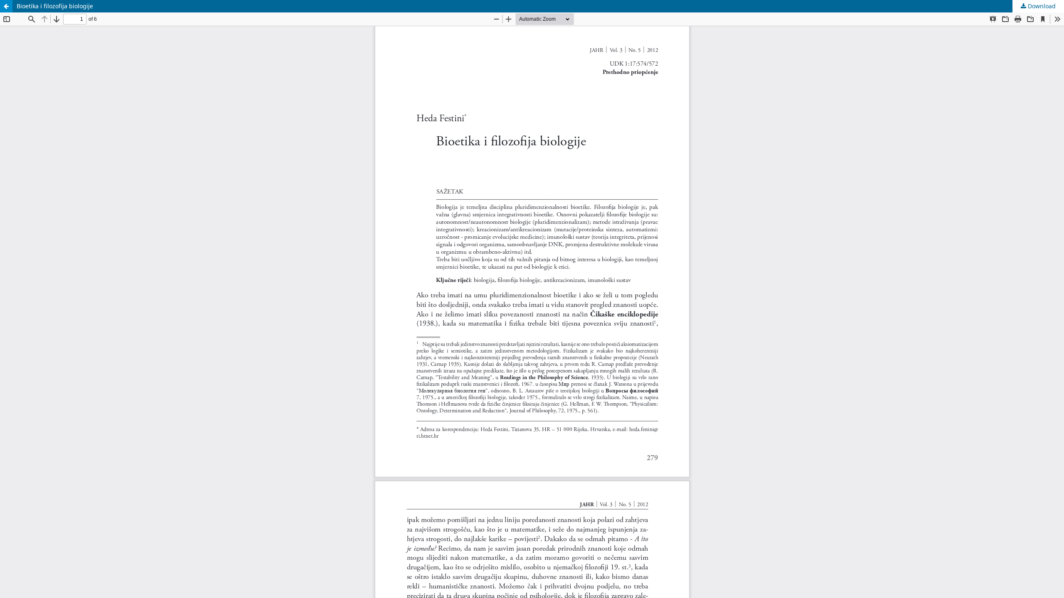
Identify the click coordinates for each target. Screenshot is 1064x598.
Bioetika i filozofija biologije (55, 6)
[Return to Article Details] (6, 6)
